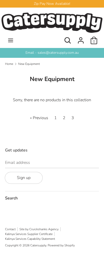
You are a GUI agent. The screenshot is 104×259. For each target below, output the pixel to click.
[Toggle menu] (10, 40)
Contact (10, 229)
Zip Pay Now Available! (52, 3)
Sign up (24, 177)
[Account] (81, 38)
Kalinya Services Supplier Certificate (29, 234)
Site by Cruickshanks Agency (39, 229)
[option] (52, 53)
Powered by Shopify (61, 245)
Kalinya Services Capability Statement (30, 239)
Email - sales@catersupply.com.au (52, 52)
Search (11, 198)
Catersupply (38, 245)
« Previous (39, 118)
